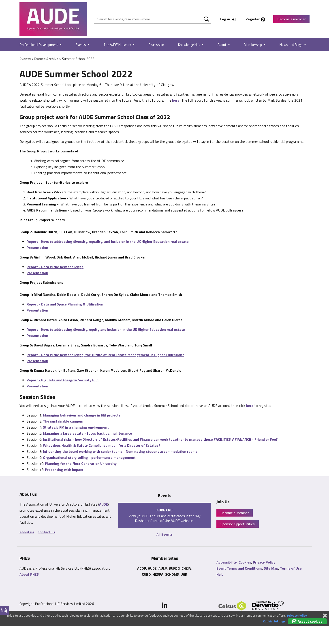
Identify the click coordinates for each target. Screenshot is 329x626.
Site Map (271, 568)
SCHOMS (172, 574)
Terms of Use (291, 568)
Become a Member (234, 512)
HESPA (158, 574)
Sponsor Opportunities (237, 524)
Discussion (156, 44)
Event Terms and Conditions (239, 568)
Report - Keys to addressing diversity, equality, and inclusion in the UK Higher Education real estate (108, 241)
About (222, 44)
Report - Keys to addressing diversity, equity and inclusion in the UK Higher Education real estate (106, 329)
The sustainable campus (63, 421)
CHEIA (186, 568)
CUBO (146, 574)
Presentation (37, 247)
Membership (253, 44)
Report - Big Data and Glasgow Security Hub (62, 380)
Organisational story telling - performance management (89, 457)
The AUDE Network (117, 44)
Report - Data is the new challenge (55, 266)
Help (220, 574)
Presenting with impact (64, 469)
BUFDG (174, 568)
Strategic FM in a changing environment (76, 427)
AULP (162, 568)
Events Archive (46, 58)
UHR (184, 574)
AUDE (103, 504)
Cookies (245, 562)
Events (81, 44)
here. (176, 100)
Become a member (291, 19)
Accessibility (226, 562)
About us (26, 532)
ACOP (141, 568)
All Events (164, 534)
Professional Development (39, 44)
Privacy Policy (264, 562)
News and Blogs (291, 44)
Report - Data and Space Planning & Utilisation (65, 304)
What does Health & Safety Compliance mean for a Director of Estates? (101, 445)
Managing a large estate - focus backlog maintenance (87, 433)
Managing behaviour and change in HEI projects (81, 415)
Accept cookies (309, 621)
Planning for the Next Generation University (81, 463)
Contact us (46, 532)
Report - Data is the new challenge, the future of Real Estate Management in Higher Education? (105, 354)
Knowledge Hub (189, 44)
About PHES (29, 574)
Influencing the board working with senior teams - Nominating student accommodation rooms (120, 451)
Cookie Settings (274, 621)
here (249, 405)
